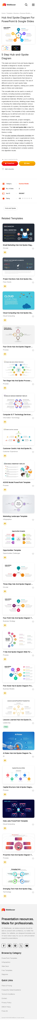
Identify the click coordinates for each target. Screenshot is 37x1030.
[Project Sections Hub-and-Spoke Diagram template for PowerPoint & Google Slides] (18, 267)
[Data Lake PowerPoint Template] (18, 809)
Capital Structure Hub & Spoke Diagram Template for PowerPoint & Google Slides (18, 787)
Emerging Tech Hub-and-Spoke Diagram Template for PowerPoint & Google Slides (18, 889)
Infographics (6, 962)
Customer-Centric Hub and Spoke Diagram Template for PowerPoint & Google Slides (18, 448)
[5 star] (31, 199)
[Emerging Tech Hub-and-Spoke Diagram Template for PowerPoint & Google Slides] (18, 876)
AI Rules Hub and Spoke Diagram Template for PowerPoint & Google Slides (18, 753)
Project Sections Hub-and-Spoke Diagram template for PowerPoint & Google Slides (18, 279)
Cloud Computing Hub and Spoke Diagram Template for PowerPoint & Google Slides (18, 313)
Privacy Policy (6, 1002)
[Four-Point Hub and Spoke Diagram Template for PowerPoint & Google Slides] (18, 606)
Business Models (25, 13)
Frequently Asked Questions (11, 990)
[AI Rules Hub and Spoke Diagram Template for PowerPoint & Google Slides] (18, 741)
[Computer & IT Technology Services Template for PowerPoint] (18, 402)
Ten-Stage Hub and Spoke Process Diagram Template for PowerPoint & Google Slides (18, 381)
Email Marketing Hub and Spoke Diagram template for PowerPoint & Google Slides (18, 245)
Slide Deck (5, 966)
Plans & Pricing (7, 986)
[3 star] (27, 199)
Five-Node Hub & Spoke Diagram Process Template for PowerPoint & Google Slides (18, 686)
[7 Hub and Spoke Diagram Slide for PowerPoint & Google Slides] (18, 639)
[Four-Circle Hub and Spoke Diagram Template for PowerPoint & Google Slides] (18, 334)
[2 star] (25, 199)
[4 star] (29, 199)
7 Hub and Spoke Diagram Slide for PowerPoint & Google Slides (18, 652)
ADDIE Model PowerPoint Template (16, 482)
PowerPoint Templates (9, 958)
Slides (28, 163)
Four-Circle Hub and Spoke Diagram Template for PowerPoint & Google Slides (18, 347)
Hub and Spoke (10, 208)
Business (16, 13)
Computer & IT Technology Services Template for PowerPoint (18, 414)
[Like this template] (33, 249)
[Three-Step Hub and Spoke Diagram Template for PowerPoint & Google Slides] (18, 572)
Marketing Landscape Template (15, 516)
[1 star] (23, 199)
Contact (4, 998)
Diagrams (5, 974)
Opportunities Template (12, 550)
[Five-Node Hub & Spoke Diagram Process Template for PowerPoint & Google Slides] (18, 673)
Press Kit (5, 1011)
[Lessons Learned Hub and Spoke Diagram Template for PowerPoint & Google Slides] (18, 707)
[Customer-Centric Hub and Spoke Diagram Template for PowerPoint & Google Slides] (18, 436)
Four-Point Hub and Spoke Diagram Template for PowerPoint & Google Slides (18, 618)
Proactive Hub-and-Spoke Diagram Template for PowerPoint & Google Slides (18, 855)
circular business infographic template (18, 135)
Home (3, 13)
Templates (9, 13)
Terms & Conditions (8, 994)
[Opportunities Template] (18, 538)
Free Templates (7, 970)
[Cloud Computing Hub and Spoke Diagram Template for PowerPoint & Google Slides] (18, 300)
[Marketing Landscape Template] (18, 504)
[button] (10, 35)
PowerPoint (10, 163)
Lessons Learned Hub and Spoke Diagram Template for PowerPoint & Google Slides (18, 720)
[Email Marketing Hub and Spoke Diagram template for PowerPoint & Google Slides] (18, 233)
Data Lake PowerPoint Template (15, 821)
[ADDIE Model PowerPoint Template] (18, 470)
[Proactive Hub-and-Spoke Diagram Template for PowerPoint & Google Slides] (18, 842)
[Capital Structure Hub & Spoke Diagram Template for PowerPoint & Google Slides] (18, 775)
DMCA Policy (6, 1007)
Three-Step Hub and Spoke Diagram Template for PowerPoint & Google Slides (18, 584)
